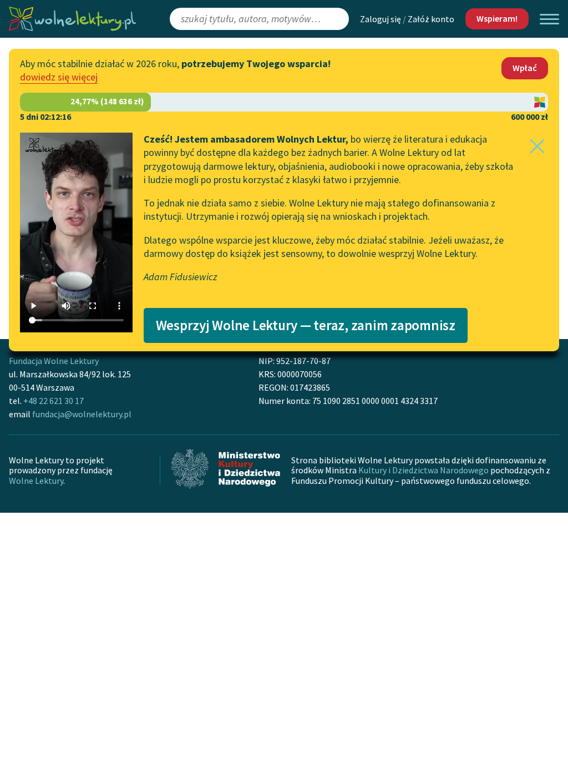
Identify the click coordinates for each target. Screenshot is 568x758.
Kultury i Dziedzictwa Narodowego (423, 470)
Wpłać (525, 67)
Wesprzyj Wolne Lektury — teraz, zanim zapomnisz (305, 325)
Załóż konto (431, 18)
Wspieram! (497, 18)
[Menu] (549, 19)
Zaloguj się (380, 18)
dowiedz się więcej (59, 76)
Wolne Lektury (36, 480)
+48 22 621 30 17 (53, 400)
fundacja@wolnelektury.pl (81, 414)
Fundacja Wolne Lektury (54, 360)
